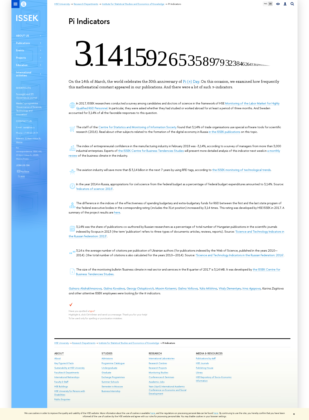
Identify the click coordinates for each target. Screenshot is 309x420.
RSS (22, 176)
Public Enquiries (62, 399)
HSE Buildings (61, 386)
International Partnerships (66, 377)
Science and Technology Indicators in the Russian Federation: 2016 (239, 255)
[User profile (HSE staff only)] (285, 4)
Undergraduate (109, 367)
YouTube (24, 171)
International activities (23, 74)
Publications (23, 43)
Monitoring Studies (158, 372)
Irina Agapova (251, 288)
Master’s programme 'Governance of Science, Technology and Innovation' (29, 109)
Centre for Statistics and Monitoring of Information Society (137, 127)
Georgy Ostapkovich (140, 288)
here (152, 413)
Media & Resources (209, 353)
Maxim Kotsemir (165, 288)
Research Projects (158, 367)
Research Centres (158, 363)
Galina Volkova (188, 288)
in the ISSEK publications (224, 132)
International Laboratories (161, 358)
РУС (266, 4)
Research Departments (83, 343)
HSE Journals (202, 363)
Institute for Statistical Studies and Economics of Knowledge (129, 343)
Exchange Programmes (113, 377)
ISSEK (27, 18)
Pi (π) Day (191, 81)
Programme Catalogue (113, 363)
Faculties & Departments (66, 372)
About (59, 353)
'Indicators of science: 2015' (94, 189)
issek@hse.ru (29, 127)
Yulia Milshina (208, 288)
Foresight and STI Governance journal (26, 95)
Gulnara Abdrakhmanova (85, 288)
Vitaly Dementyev (230, 288)
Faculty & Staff (61, 381)
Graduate (106, 372)
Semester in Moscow (112, 386)
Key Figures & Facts (63, 363)
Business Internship (111, 391)
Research (155, 353)
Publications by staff (206, 358)
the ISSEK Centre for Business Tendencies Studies (151, 151)
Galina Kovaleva (114, 288)
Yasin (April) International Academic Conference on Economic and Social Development (167, 390)
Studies (107, 353)
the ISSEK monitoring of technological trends (241, 170)
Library (199, 372)
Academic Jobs (156, 381)
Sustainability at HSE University (69, 367)
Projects (21, 57)
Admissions (107, 358)
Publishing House (204, 367)
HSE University (61, 343)
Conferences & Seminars (161, 377)
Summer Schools (110, 381)
